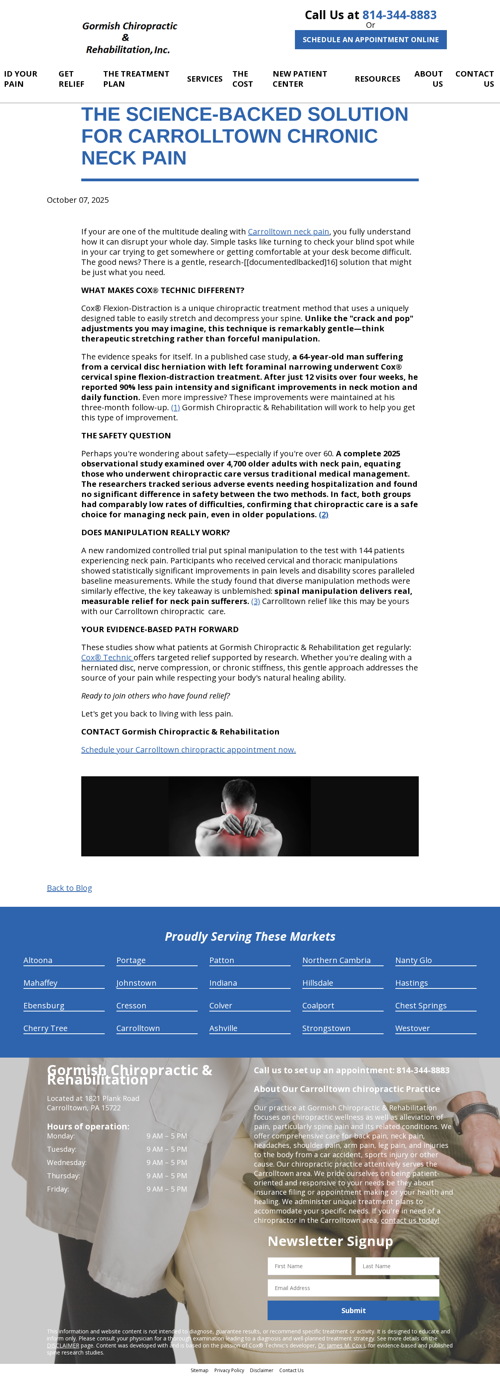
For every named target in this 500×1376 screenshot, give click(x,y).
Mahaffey (40, 982)
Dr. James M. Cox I (341, 1345)
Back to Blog (69, 888)
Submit (353, 1310)
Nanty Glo (413, 960)
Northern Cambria (336, 960)
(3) (255, 601)
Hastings (411, 982)
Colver (220, 1005)
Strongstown (326, 1028)
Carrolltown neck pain (288, 231)
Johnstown (136, 982)
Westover (412, 1028)
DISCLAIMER (63, 1345)
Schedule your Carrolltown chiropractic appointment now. (188, 749)
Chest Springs (421, 1005)
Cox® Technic (107, 657)
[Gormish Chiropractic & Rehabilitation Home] (130, 33)
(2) (324, 514)
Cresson (131, 1005)
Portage (131, 960)
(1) (175, 407)
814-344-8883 (399, 15)
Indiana (223, 982)
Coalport (318, 1005)
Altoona (37, 960)
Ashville (223, 1028)
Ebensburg (43, 1005)
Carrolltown (138, 1028)
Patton (221, 960)
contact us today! (410, 1220)
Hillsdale (317, 982)
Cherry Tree (45, 1028)
